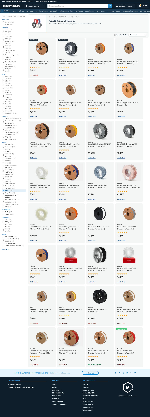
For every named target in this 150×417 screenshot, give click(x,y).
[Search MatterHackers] (110, 6)
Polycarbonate (10, 62)
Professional (58, 393)
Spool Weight (7, 217)
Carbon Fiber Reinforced (13, 118)
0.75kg (9, 222)
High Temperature (11, 132)
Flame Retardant (11, 125)
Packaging (6, 210)
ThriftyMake (10, 202)
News (54, 387)
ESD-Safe (9, 123)
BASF (8, 149)
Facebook (115, 373)
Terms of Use (88, 407)
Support (55, 399)
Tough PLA (9, 41)
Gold (8, 106)
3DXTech (9, 144)
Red (8, 83)
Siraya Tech (10, 193)
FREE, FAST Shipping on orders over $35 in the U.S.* (17, 1)
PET (7, 34)
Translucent (10, 139)
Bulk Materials (11, 236)
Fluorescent (10, 127)
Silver (8, 108)
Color (3, 74)
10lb (8, 231)
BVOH (8, 57)
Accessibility (88, 410)
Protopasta (9, 186)
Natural (8, 111)
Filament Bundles (12, 239)
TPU (8, 68)
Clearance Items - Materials (14, 245)
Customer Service (40, 1)
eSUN (8, 156)
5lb (7, 229)
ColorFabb (9, 154)
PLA (8, 29)
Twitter (119, 373)
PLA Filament (79, 11)
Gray (8, 78)
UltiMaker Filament (12, 204)
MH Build (9, 167)
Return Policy (88, 401)
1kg (8, 224)
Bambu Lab (53, 11)
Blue (8, 92)
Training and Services (66, 11)
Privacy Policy (89, 404)
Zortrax (8, 206)
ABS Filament (89, 11)
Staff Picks (21, 11)
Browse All (5, 249)
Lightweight (10, 134)
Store (55, 17)
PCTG (8, 39)
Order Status (88, 390)
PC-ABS (8, 64)
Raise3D (9, 190)
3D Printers (30, 11)
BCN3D (8, 151)
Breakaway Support (12, 55)
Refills (8, 212)
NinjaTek (9, 174)
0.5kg (8, 219)
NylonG (8, 177)
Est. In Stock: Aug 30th (94, 364)
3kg (7, 226)
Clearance (9, 241)
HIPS (7, 59)
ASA (8, 43)
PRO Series (10, 183)
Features (5, 116)
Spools (9, 214)
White (8, 81)
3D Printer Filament (42, 11)
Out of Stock (34, 75)
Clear (8, 104)
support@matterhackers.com (21, 387)
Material (5, 27)
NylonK (8, 179)
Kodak (8, 160)
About (85, 384)
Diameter (5, 20)
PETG (8, 36)
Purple (8, 95)
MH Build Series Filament (130, 11)
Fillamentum (10, 158)
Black (8, 76)
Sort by (125, 35)
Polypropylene (10, 66)
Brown (8, 99)
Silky (8, 137)
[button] (34, 6)
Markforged (9, 172)
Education (56, 396)
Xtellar (8, 197)
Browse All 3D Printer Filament (14, 16)
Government (57, 401)
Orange (9, 85)
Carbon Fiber (10, 50)
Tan (7, 101)
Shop (54, 384)
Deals (4, 234)
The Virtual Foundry (12, 199)
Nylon (8, 46)
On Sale (118, 35)
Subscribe (90, 373)
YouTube (135, 373)
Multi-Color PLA (11, 113)
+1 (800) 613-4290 (51, 1)
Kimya (8, 163)
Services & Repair (59, 404)
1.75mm (9, 22)
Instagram (123, 373)
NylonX (8, 181)
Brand (4, 142)
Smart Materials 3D (11, 195)
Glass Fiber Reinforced (13, 121)
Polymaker (10, 188)
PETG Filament (100, 11)
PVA (7, 52)
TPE (7, 71)
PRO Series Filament (114, 11)
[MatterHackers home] (12, 6)
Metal (8, 48)
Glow (8, 130)
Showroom (57, 390)
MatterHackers (11, 165)
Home (50, 17)
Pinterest (131, 373)
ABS (8, 32)
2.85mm (9, 24)
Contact (86, 387)
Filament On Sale (11, 243)
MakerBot (9, 170)
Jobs (85, 399)
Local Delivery (89, 393)
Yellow (9, 88)
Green (8, 90)
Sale (14, 11)
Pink (8, 97)
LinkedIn (127, 373)
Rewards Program (90, 396)
